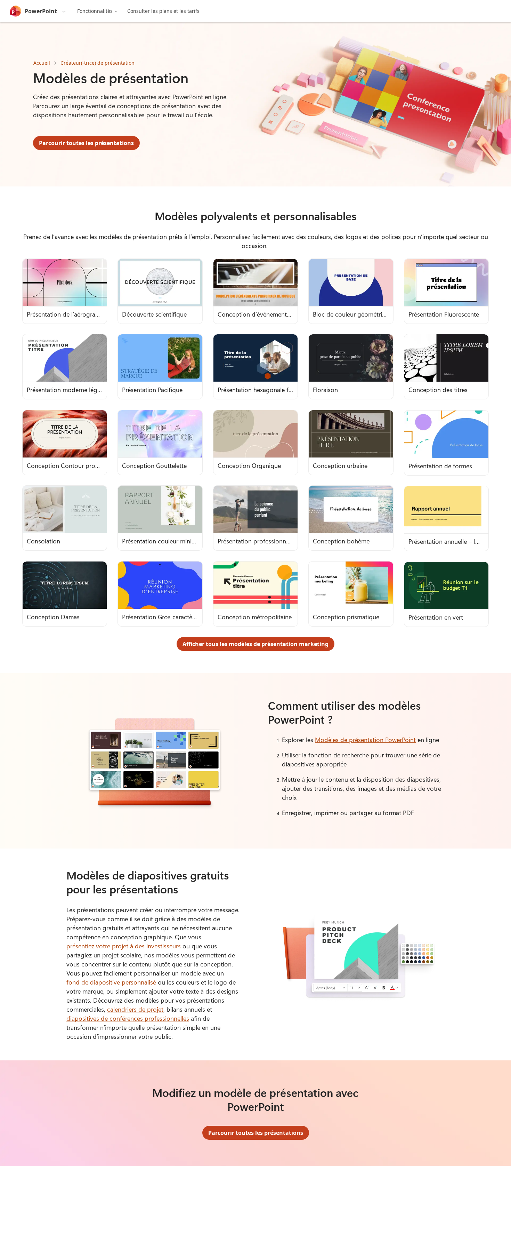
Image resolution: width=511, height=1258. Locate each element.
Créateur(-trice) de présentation (97, 62)
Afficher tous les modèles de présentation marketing (255, 644)
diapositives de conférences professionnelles (127, 1018)
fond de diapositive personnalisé (111, 982)
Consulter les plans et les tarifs (163, 11)
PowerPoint (41, 11)
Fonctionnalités (95, 11)
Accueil (41, 62)
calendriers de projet (135, 1009)
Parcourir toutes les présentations (86, 143)
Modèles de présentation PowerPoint (365, 739)
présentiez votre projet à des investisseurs (123, 946)
